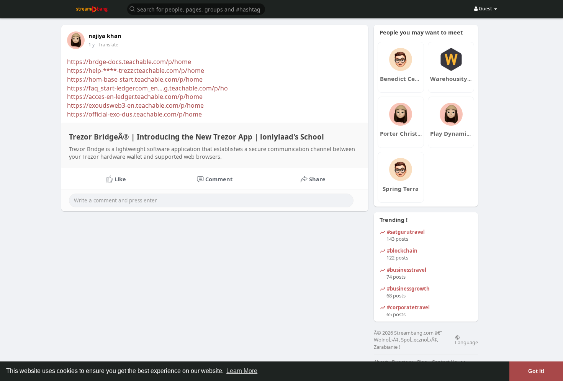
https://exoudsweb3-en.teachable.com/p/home (135, 105)
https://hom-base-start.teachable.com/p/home (135, 79)
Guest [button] (485, 8)
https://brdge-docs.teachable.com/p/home (129, 61)
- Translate (107, 44)
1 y (91, 44)
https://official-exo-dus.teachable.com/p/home (134, 114)
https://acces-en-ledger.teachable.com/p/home (135, 96)
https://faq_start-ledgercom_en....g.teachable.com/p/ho (147, 88)
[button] (196, 8)
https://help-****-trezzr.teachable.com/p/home (135, 70)
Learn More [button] (241, 371)
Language (466, 342)
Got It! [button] (536, 371)
